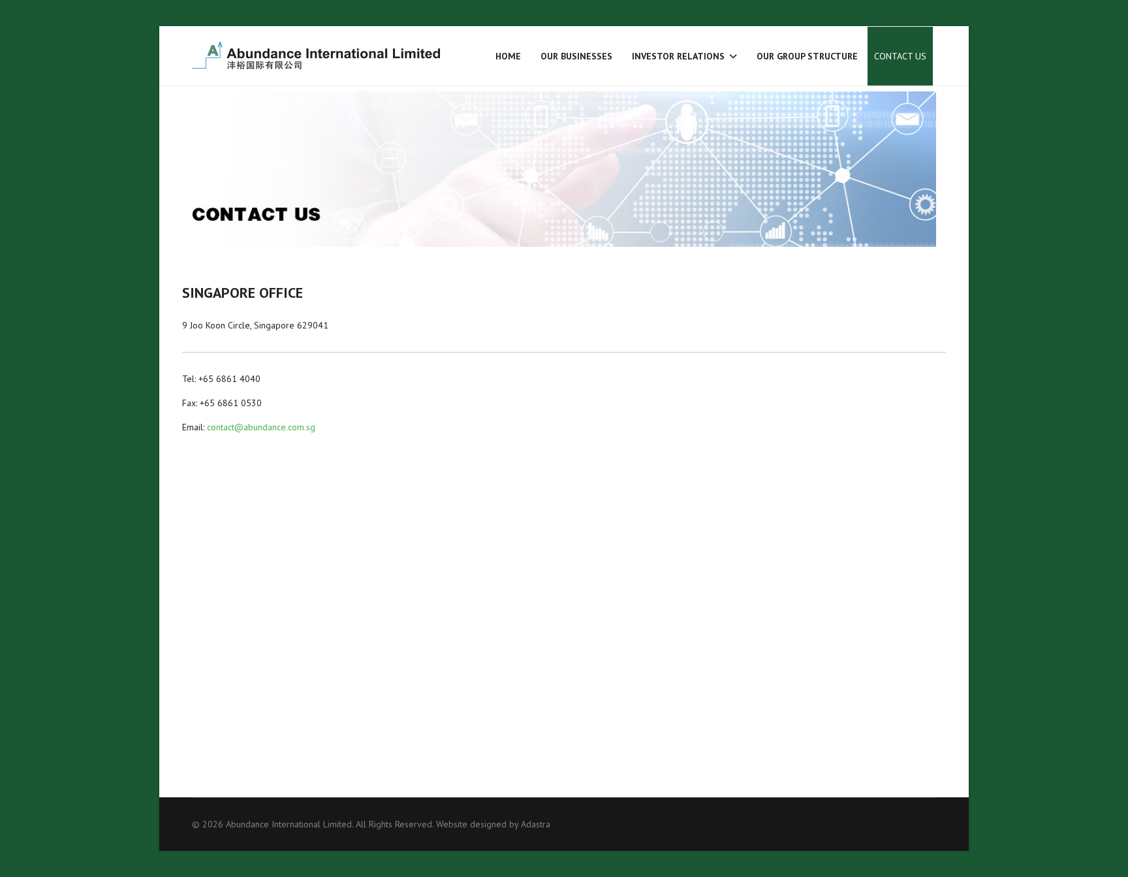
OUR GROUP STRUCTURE (807, 56)
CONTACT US (900, 56)
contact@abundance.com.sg (261, 427)
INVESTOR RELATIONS (678, 56)
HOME (508, 56)
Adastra (535, 824)
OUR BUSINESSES (576, 56)
